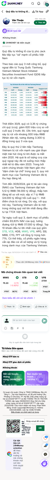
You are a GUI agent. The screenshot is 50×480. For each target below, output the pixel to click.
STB (4, 231)
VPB (32, 231)
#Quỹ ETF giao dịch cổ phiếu (17, 362)
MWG (25, 231)
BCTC (14, 291)
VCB (10, 231)
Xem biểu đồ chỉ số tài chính (17, 298)
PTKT (6, 291)
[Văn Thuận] (6, 21)
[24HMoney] (11, 3)
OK (40, 428)
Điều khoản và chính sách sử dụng (25, 412)
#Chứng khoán (9, 38)
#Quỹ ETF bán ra (11, 356)
